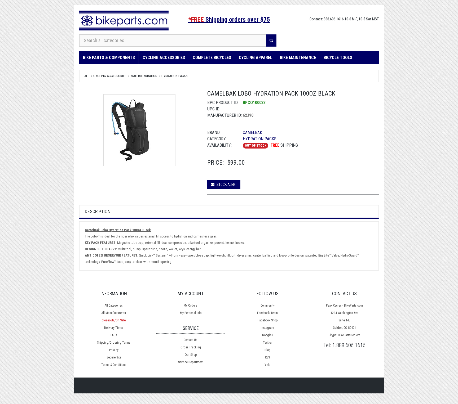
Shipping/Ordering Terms (113, 342)
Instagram (267, 328)
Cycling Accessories (164, 57)
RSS (267, 357)
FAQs (114, 335)
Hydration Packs (174, 76)
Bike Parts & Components (109, 57)
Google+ (267, 335)
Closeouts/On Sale (114, 320)
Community (268, 305)
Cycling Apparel (255, 57)
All (86, 76)
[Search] (271, 40)
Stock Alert (226, 184)
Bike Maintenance (298, 57)
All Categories (114, 305)
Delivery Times (114, 328)
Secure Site (114, 357)
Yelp (267, 365)
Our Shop (191, 355)
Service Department (190, 362)
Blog (268, 350)
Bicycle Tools (338, 57)
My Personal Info (190, 313)
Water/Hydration (143, 76)
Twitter (267, 342)
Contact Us (190, 340)
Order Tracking (190, 347)
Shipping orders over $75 (229, 19)
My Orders (190, 305)
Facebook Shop (268, 320)
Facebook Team (267, 313)
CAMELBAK (252, 132)
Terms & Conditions (113, 365)
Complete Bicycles (212, 57)
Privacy (113, 350)
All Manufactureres (114, 313)
